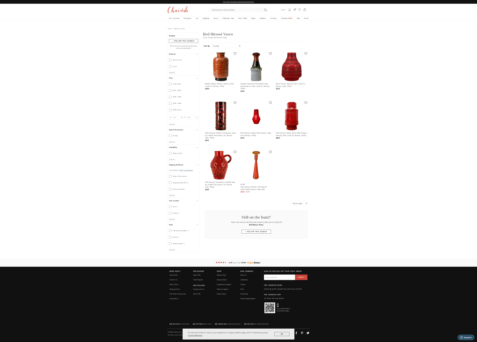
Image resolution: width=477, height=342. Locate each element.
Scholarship (244, 294)
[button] (299, 10)
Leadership (244, 280)
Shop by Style (221, 275)
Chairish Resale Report (247, 299)
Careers (243, 284)
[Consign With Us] (294, 10)
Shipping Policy (175, 289)
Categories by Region (224, 284)
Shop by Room (221, 294)
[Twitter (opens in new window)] (308, 332)
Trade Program (198, 280)
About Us (243, 275)
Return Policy (174, 284)
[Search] (265, 10)
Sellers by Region (222, 289)
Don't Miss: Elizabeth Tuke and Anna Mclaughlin (238, 2)
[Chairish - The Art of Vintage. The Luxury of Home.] (178, 10)
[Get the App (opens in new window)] (270, 308)
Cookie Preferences (195, 335)
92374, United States (186, 170)
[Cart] (304, 10)
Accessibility (174, 299)
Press (242, 289)
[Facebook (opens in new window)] (296, 332)
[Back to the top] (472, 329)
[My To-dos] (289, 10)
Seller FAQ (196, 294)
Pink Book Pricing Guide (178, 294)
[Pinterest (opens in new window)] (302, 332)
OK (282, 334)
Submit (301, 277)
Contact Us (173, 280)
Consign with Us (198, 289)
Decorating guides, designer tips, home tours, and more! (283, 289)
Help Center (174, 275)
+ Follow (183, 41)
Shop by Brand (222, 280)
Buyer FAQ (196, 275)
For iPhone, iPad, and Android (274, 298)
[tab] (183, 60)
